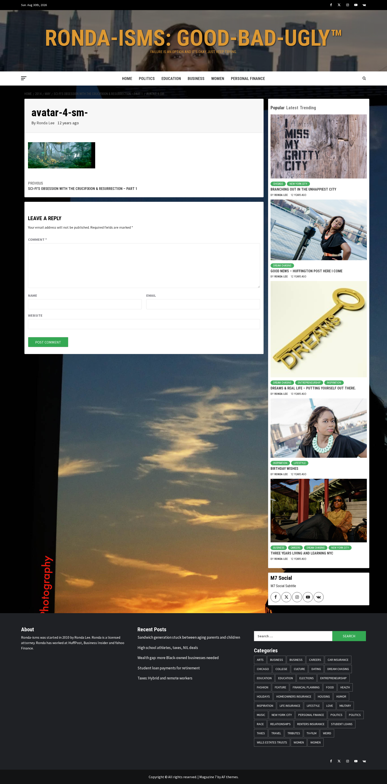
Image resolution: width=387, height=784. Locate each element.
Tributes (294, 733)
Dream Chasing (282, 265)
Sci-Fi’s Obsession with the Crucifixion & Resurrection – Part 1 (82, 186)
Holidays (263, 696)
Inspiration (334, 382)
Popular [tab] (278, 107)
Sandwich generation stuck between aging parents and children (189, 637)
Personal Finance (248, 78)
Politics (147, 78)
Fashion (262, 687)
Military (345, 706)
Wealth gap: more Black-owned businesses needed (178, 657)
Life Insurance (290, 706)
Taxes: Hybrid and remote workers (165, 678)
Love (329, 706)
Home (127, 78)
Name (32, 295)
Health (345, 687)
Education (171, 78)
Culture (299, 669)
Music (261, 715)
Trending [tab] (308, 107)
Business (196, 78)
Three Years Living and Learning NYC (302, 553)
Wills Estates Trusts (272, 742)
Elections (306, 678)
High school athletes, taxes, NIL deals (168, 647)
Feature (280, 687)
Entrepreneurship (309, 382)
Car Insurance (338, 660)
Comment (37, 239)
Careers (295, 547)
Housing (324, 696)
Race (260, 724)
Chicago (278, 183)
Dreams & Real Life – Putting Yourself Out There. (313, 388)
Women (217, 78)
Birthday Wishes (284, 468)
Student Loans (342, 724)
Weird (327, 733)
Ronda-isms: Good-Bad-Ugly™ (193, 38)
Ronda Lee (46, 122)
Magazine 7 (208, 777)
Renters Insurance (311, 724)
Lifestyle (300, 463)
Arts (260, 660)
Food (330, 687)
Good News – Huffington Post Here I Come (306, 271)
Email (151, 295)
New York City (298, 183)
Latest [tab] (292, 107)
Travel (276, 733)
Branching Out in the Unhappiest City (303, 189)
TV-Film (311, 733)
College (281, 669)
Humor (341, 696)
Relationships (280, 724)
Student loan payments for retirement (169, 668)
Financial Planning (306, 687)
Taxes (261, 733)
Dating (316, 669)
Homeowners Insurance (293, 696)
